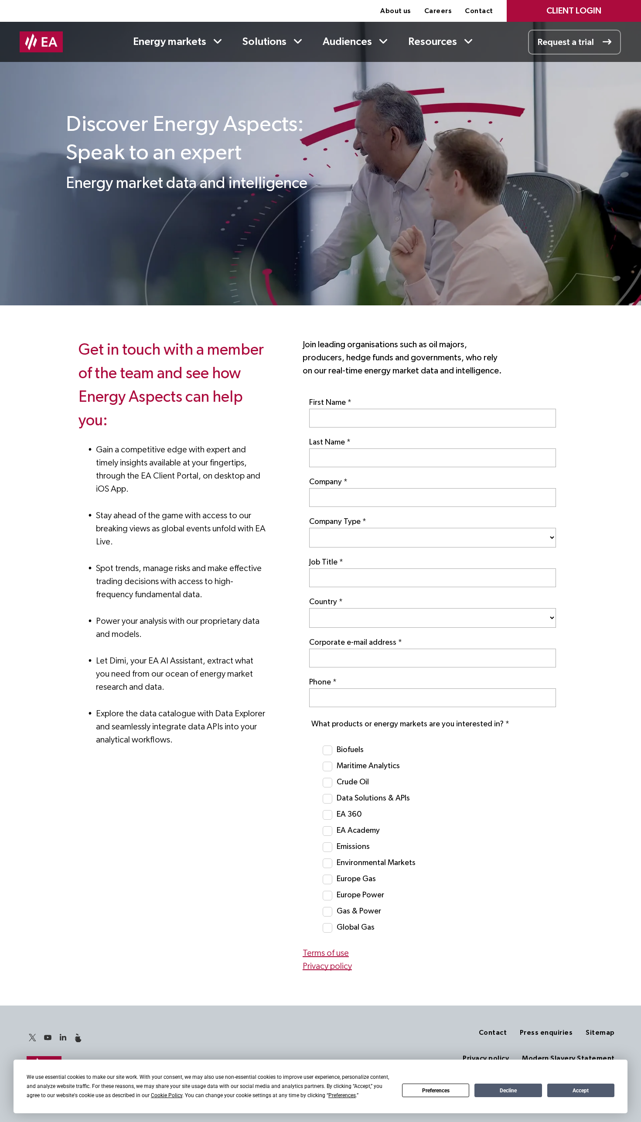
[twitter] (32, 1039)
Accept (581, 1091)
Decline (508, 1091)
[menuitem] (396, 11)
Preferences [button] (342, 1095)
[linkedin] (62, 1039)
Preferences (436, 1091)
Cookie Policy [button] (166, 1095)
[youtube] (47, 1039)
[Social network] (78, 1039)
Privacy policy (327, 966)
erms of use (328, 953)
